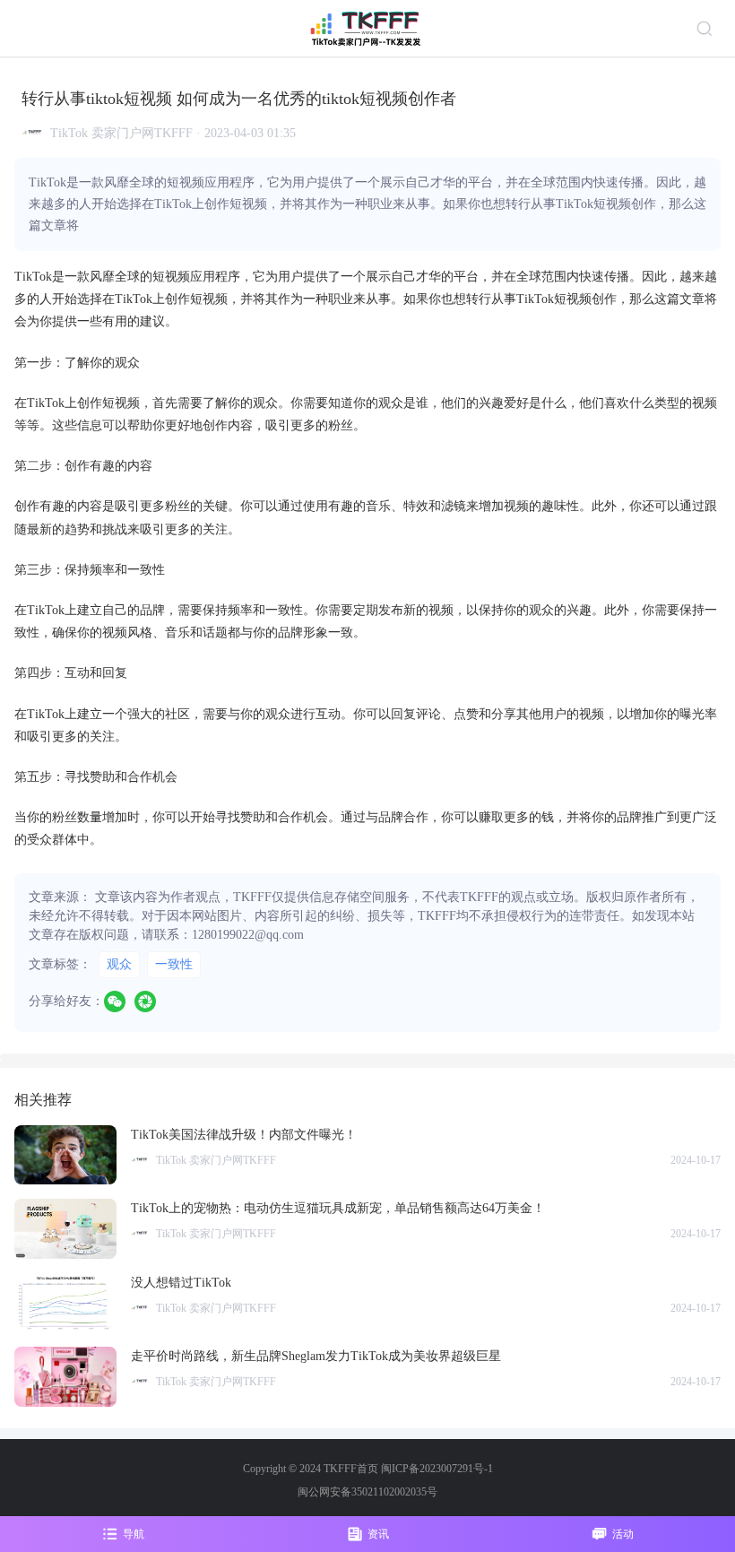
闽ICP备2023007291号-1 (437, 1468)
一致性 (174, 964)
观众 (119, 964)
